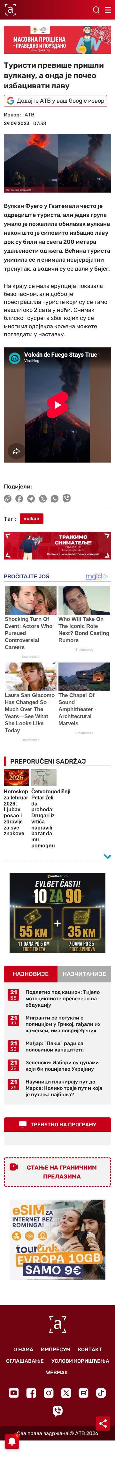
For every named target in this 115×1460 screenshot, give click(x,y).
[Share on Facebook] (19, 499)
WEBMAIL (57, 1372)
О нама (23, 1349)
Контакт (90, 1349)
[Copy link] (8, 499)
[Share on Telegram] (31, 499)
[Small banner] (57, 913)
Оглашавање (25, 1361)
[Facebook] (31, 1393)
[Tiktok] (101, 1393)
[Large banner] (57, 40)
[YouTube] (14, 1393)
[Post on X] (43, 499)
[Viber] (57, 1411)
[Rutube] (83, 1393)
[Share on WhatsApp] (55, 499)
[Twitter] (66, 1393)
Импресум (55, 1349)
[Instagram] (49, 1393)
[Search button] (96, 10)
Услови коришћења (80, 1361)
